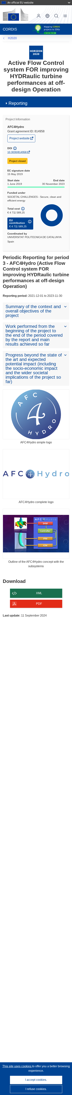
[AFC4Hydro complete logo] (36, 474)
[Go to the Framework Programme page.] (36, 52)
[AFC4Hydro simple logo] (36, 414)
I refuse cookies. (36, 1089)
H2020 (12, 38)
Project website (19, 139)
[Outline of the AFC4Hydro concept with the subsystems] (36, 534)
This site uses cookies (17, 1066)
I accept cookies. (36, 1079)
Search (56, 16)
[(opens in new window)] (15, 14)
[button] (47, 16)
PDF (39, 603)
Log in (39, 16)
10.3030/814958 (17, 152)
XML (39, 593)
